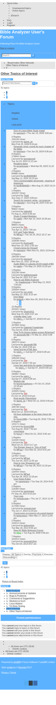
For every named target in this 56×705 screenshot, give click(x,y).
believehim (21, 516)
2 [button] (6, 95)
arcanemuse (22, 166)
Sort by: (28, 554)
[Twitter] (26, 683)
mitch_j (19, 319)
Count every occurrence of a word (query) (33, 513)
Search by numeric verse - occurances (32, 200)
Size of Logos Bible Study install (29, 131)
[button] (7, 97)
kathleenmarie (30, 275)
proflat (10, 667)
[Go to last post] (33, 142)
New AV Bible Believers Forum (28, 530)
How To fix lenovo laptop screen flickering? (34, 332)
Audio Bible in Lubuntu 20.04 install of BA (34, 264)
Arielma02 (28, 243)
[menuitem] (21, 8)
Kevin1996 (21, 419)
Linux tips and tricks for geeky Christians (33, 365)
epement (20, 133)
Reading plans (21, 164)
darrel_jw (28, 142)
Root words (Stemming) (25, 398)
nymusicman (22, 498)
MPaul (19, 234)
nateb (19, 219)
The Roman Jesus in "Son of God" (30, 447)
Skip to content (7, 48)
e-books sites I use (23, 316)
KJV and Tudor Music (24, 232)
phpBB (16, 662)
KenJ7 (19, 434)
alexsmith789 (22, 335)
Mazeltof (22, 667)
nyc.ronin (28, 292)
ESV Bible (19, 297)
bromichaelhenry (24, 384)
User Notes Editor (22, 479)
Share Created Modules (25, 216)
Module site (19, 381)
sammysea (23, 481)
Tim (25, 227)
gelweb (20, 299)
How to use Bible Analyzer (26, 280)
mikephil (20, 203)
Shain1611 (29, 311)
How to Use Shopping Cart (26, 463)
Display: (6, 554)
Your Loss (18, 496)
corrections (19, 431)
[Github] (31, 683)
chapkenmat (24, 282)
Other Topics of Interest (19, 73)
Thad (26, 195)
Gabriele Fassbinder (33, 327)
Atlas (18, 533)
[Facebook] (35, 683)
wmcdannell (29, 159)
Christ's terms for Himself (26, 248)
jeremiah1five (30, 541)
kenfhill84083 (30, 176)
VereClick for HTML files (25, 349)
